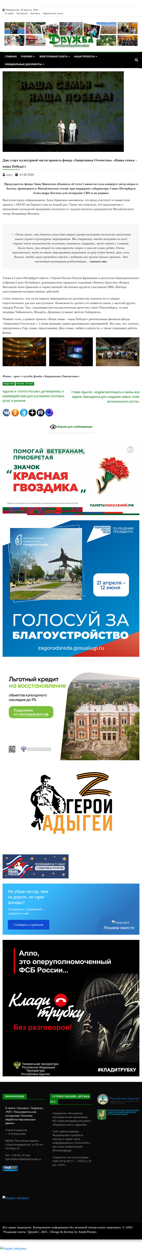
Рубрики (26, 56)
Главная (11, 56)
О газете (9, 13)
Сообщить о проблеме (28, 924)
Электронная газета (53, 56)
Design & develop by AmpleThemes (73, 1232)
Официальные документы (23, 64)
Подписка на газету (53, 13)
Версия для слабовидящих (74, 426)
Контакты (35, 13)
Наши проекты (84, 56)
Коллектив (22, 13)
